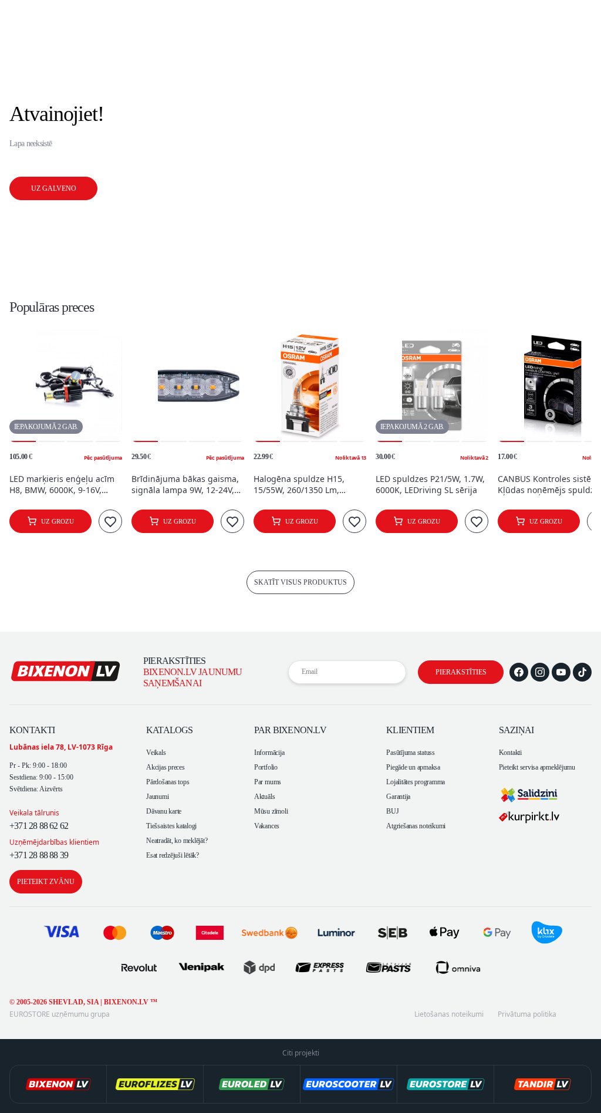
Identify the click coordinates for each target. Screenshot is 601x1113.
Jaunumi (157, 796)
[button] (22, 385)
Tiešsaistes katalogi (171, 826)
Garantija (398, 796)
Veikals (156, 752)
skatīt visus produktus (300, 582)
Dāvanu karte (163, 811)
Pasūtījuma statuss (410, 752)
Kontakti (510, 752)
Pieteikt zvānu (46, 882)
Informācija (269, 752)
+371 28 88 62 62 (38, 826)
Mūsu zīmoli (271, 811)
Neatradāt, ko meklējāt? (176, 841)
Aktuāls (264, 796)
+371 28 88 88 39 (38, 855)
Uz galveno (53, 188)
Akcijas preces (165, 767)
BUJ (392, 811)
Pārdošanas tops (167, 782)
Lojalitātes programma (415, 782)
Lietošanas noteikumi (449, 1014)
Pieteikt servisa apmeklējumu (537, 767)
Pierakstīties (461, 672)
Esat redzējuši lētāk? (172, 855)
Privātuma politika (527, 1014)
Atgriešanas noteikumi (415, 826)
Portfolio (266, 767)
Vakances (266, 826)
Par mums (267, 782)
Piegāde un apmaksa (413, 767)
